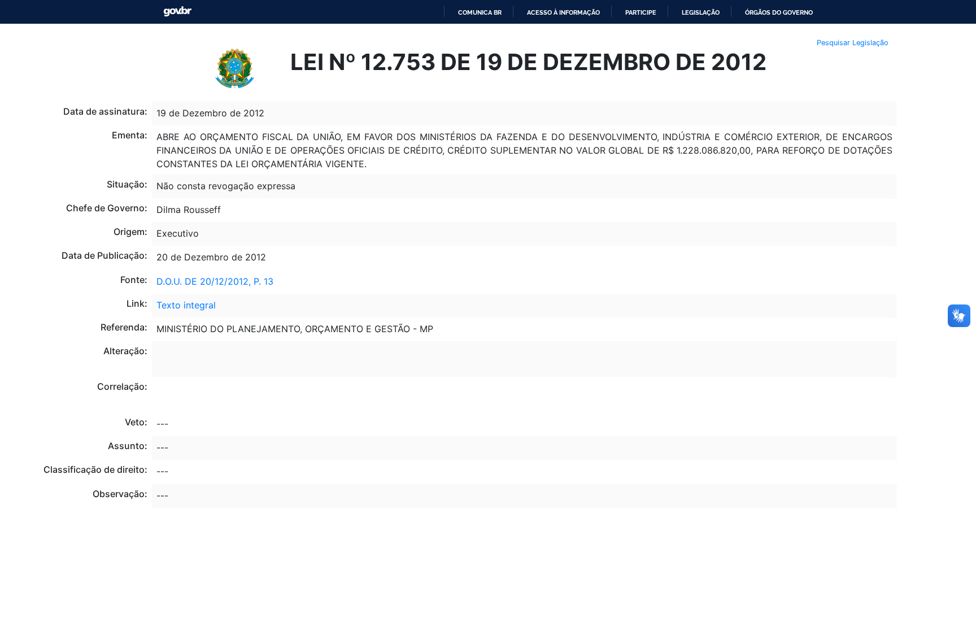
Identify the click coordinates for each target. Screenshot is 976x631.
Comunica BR (480, 12)
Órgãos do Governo (779, 12)
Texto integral (186, 305)
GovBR (177, 11)
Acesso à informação (563, 12)
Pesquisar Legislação (852, 42)
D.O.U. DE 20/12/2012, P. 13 (214, 281)
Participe (640, 12)
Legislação (701, 12)
